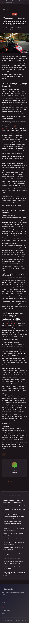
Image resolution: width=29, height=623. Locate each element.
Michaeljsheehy (7, 589)
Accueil (3, 9)
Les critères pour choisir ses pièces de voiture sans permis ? (13, 543)
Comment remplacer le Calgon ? (12, 539)
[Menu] (25, 2)
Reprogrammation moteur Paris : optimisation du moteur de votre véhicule (12, 523)
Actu (8, 9)
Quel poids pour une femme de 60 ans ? (14, 506)
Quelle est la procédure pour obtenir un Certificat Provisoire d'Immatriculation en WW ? (14, 573)
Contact (4, 613)
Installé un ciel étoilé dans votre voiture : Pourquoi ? (12, 567)
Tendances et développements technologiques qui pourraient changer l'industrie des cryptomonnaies (13, 516)
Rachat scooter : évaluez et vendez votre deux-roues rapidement (14, 529)
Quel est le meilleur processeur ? (12, 558)
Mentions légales (6, 610)
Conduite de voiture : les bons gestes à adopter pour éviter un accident (13, 501)
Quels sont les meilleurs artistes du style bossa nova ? (14, 534)
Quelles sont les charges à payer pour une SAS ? (13, 553)
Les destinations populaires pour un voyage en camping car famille (13, 562)
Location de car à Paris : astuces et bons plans (14, 510)
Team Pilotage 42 (10, 323)
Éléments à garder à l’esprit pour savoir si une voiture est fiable (14, 548)
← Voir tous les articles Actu (9, 482)
